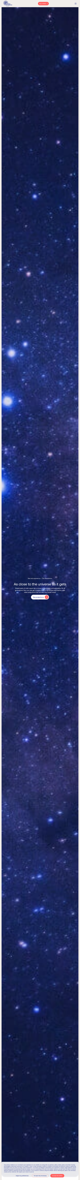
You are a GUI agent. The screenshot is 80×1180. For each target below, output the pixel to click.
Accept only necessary (40, 1175)
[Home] (8, 3)
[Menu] (75, 4)
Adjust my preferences (22, 1175)
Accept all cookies (57, 1175)
